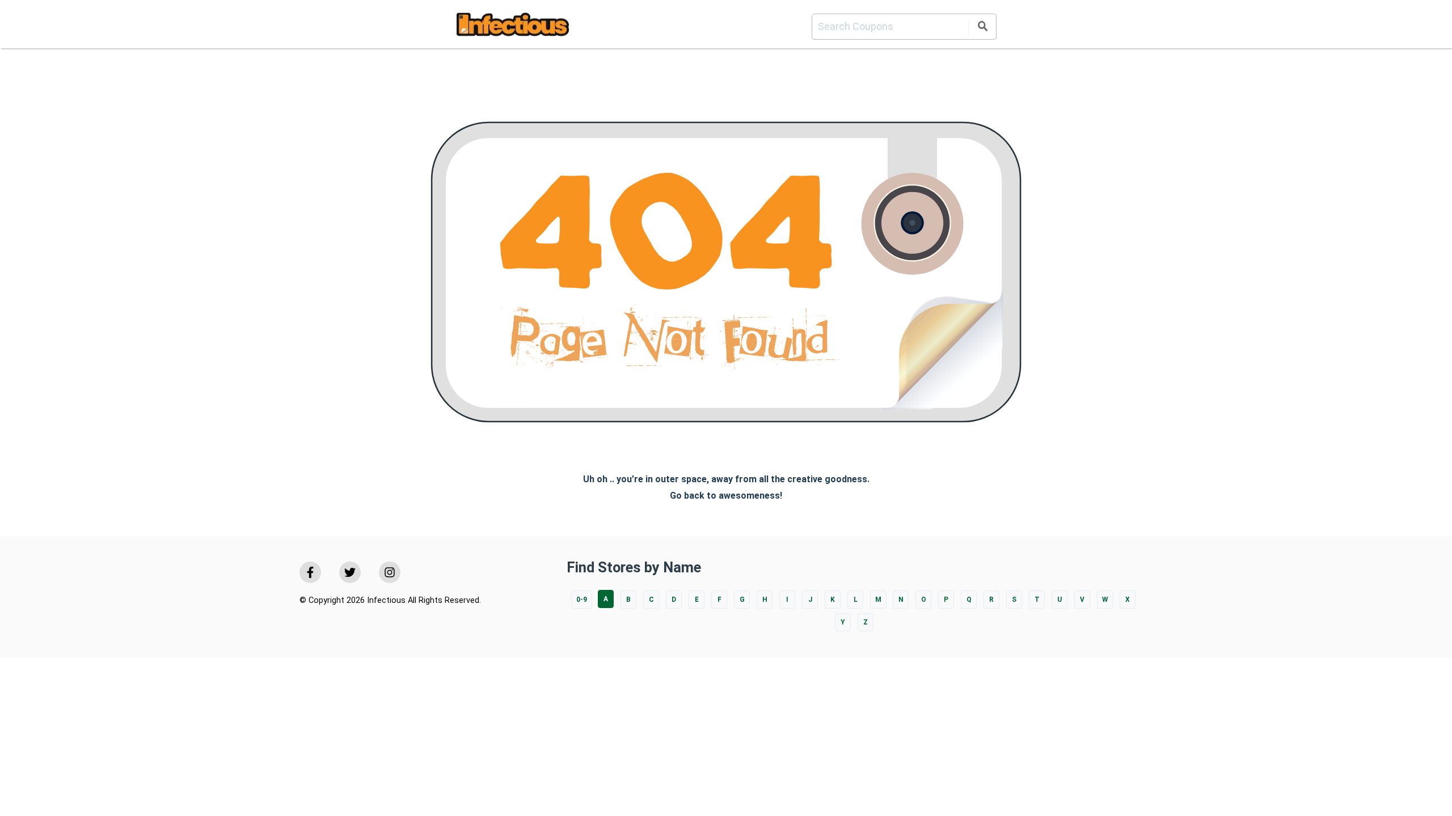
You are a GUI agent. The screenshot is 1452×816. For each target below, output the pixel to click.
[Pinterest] (389, 572)
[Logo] (512, 26)
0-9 (581, 600)
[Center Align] (982, 28)
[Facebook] (310, 572)
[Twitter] (350, 572)
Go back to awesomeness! (726, 495)
